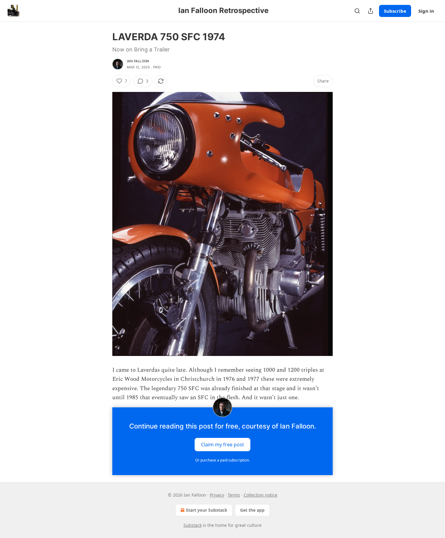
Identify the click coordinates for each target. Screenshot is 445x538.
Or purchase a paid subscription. (222, 460)
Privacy (217, 495)
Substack (192, 525)
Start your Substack (206, 510)
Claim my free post (222, 444)
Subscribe (395, 11)
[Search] (357, 11)
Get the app (252, 510)
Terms (234, 495)
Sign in (426, 11)
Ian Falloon (138, 61)
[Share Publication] (370, 11)
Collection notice (260, 495)
